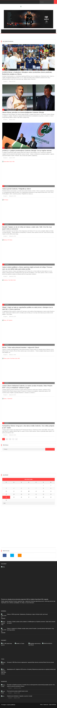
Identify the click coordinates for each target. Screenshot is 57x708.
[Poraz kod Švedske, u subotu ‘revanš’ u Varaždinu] (21, 649)
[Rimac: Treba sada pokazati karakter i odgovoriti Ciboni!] (28, 333)
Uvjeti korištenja (52, 704)
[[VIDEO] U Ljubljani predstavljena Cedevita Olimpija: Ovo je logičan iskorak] (28, 136)
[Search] (55, 2)
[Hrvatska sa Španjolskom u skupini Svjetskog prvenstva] (8, 649)
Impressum (45, 704)
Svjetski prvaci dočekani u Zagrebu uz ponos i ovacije (19, 696)
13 (28, 491)
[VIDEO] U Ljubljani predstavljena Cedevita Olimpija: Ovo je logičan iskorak (27, 150)
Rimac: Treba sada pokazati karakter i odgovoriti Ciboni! (20, 347)
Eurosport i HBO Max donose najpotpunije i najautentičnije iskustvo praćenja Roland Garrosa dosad (30, 662)
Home (41, 704)
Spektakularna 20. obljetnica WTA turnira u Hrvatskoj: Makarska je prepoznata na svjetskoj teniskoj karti (31, 669)
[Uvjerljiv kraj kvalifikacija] (49, 649)
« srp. (4, 503)
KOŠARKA (7, 69)
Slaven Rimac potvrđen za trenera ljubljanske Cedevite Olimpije (23, 112)
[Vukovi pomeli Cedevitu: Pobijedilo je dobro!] (28, 174)
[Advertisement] (28, 462)
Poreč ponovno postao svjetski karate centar (17, 691)
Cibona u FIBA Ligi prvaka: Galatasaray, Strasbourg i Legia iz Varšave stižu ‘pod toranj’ (27, 614)
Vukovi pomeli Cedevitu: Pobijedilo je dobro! (16, 189)
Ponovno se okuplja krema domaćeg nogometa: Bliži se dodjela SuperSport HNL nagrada (24, 599)
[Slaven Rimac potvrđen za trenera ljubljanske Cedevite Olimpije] (28, 97)
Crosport (5, 81)
